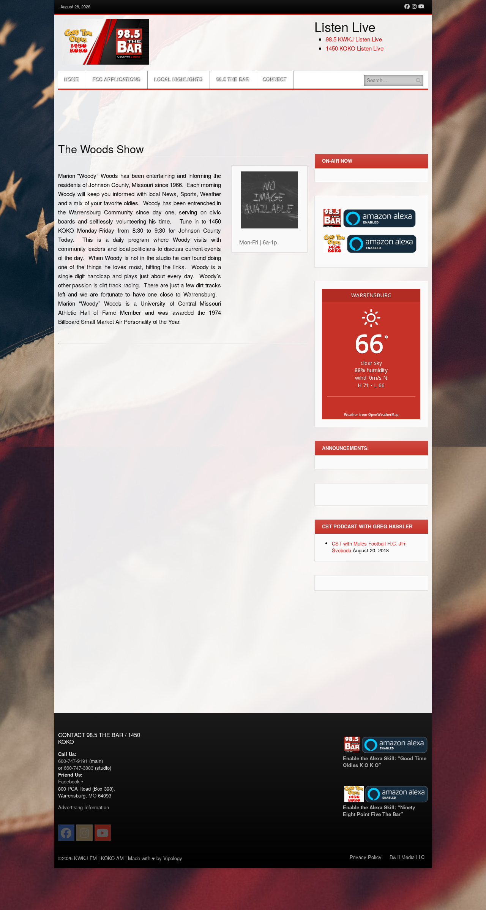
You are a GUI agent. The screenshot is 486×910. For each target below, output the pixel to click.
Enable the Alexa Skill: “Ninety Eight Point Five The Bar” (379, 811)
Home (72, 79)
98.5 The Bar (233, 79)
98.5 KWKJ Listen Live (354, 39)
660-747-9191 (73, 760)
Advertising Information (83, 807)
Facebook (69, 781)
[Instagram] (414, 6)
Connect (275, 79)
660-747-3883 (78, 767)
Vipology (172, 858)
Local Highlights (179, 79)
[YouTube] (421, 6)
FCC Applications (117, 79)
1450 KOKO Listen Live (354, 48)
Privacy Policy (366, 857)
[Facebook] (407, 6)
